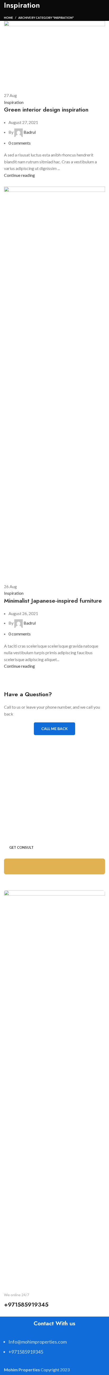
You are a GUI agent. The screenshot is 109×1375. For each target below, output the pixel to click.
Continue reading (19, 175)
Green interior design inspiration (46, 109)
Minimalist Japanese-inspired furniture (53, 600)
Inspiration (14, 102)
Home (8, 17)
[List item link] (54, 1349)
